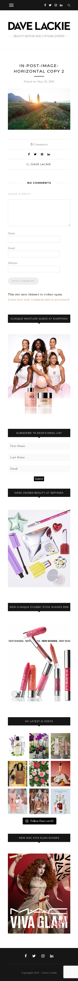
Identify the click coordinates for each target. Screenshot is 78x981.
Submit (39, 478)
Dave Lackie (41, 164)
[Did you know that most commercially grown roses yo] (39, 773)
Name (11, 233)
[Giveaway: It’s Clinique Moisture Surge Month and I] (60, 801)
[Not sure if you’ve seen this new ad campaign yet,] (17, 801)
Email (11, 248)
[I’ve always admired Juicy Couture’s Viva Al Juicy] (39, 746)
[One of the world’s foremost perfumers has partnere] (17, 746)
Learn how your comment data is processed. (39, 299)
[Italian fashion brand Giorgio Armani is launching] (17, 773)
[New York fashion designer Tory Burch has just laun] (60, 773)
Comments (39, 144)
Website (12, 263)
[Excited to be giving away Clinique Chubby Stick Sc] (60, 746)
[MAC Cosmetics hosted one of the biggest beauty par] (39, 801)
